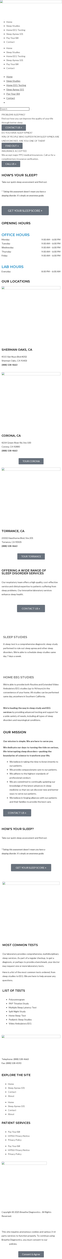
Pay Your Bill (12, 38)
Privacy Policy (14, 1140)
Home (9, 22)
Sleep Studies (13, 25)
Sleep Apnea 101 (14, 34)
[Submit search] (31, 109)
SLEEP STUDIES (15, 637)
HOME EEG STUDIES (18, 677)
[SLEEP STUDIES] (7, 627)
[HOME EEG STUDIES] (7, 667)
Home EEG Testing (15, 30)
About (11, 1096)
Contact (10, 42)
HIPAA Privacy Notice (19, 1136)
